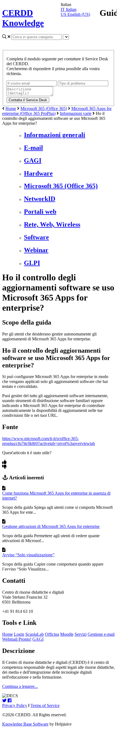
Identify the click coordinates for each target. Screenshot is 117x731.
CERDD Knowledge (23, 18)
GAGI (32, 160)
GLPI (32, 262)
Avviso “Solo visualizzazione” (28, 554)
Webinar (36, 250)
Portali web (40, 211)
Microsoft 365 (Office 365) (43, 108)
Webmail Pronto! (16, 639)
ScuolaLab (34, 634)
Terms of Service (45, 705)
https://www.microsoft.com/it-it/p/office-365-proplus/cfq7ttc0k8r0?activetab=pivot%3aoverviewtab (48, 441)
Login (19, 634)
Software (36, 237)
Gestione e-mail (101, 634)
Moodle (66, 634)
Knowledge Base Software (25, 724)
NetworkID (39, 198)
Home (10, 108)
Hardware (38, 173)
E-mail (33, 147)
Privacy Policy (14, 705)
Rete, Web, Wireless (52, 224)
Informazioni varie (75, 113)
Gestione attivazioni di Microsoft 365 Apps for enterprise (51, 526)
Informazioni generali (54, 134)
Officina (52, 634)
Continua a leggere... (20, 686)
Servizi (81, 634)
